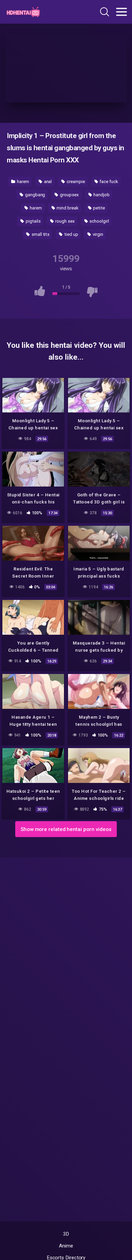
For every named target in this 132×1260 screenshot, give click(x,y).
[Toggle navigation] (121, 12)
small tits (39, 234)
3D (66, 1234)
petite (98, 207)
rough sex (64, 221)
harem (22, 181)
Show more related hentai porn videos (66, 829)
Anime (66, 1246)
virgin (97, 234)
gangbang (34, 194)
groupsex (69, 194)
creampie (75, 181)
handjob (100, 194)
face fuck (108, 181)
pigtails (32, 221)
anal (47, 181)
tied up (70, 234)
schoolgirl (99, 221)
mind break (67, 207)
